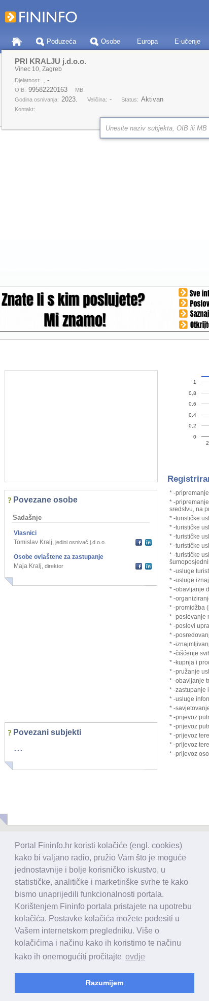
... (18, 747)
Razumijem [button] (104, 983)
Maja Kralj (28, 566)
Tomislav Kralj (33, 542)
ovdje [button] (135, 956)
